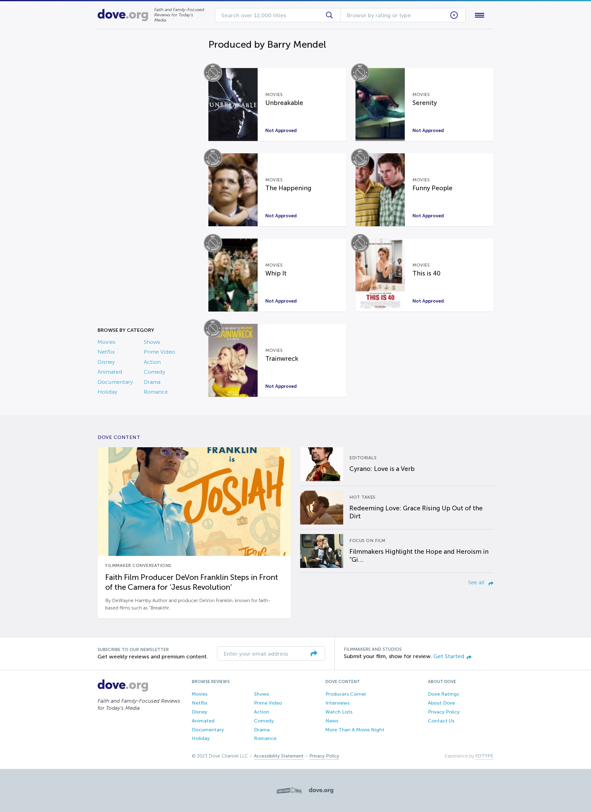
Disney (106, 362)
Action (152, 362)
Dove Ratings (443, 694)
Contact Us (441, 720)
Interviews (337, 702)
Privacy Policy (444, 711)
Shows (152, 342)
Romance (156, 392)
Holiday (107, 392)
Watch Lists (338, 711)
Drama (152, 382)
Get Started (448, 656)
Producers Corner (345, 694)
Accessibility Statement (279, 756)
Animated (110, 372)
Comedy (154, 372)
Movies (106, 342)
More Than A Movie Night (354, 729)
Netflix (106, 352)
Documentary (115, 382)
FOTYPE (484, 756)
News (331, 720)
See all (477, 582)
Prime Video (159, 352)
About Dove (441, 702)
